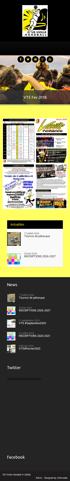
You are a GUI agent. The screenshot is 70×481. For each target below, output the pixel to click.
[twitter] (28, 57)
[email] (35, 57)
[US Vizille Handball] (35, 20)
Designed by (55, 477)
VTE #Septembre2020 (32, 323)
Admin (39, 477)
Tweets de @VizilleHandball (24, 379)
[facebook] (21, 57)
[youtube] (50, 57)
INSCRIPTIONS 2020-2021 (34, 335)
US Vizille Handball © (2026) (17, 474)
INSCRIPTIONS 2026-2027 (40, 256)
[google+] (42, 57)
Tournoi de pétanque (37, 236)
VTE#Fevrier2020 (29, 348)
